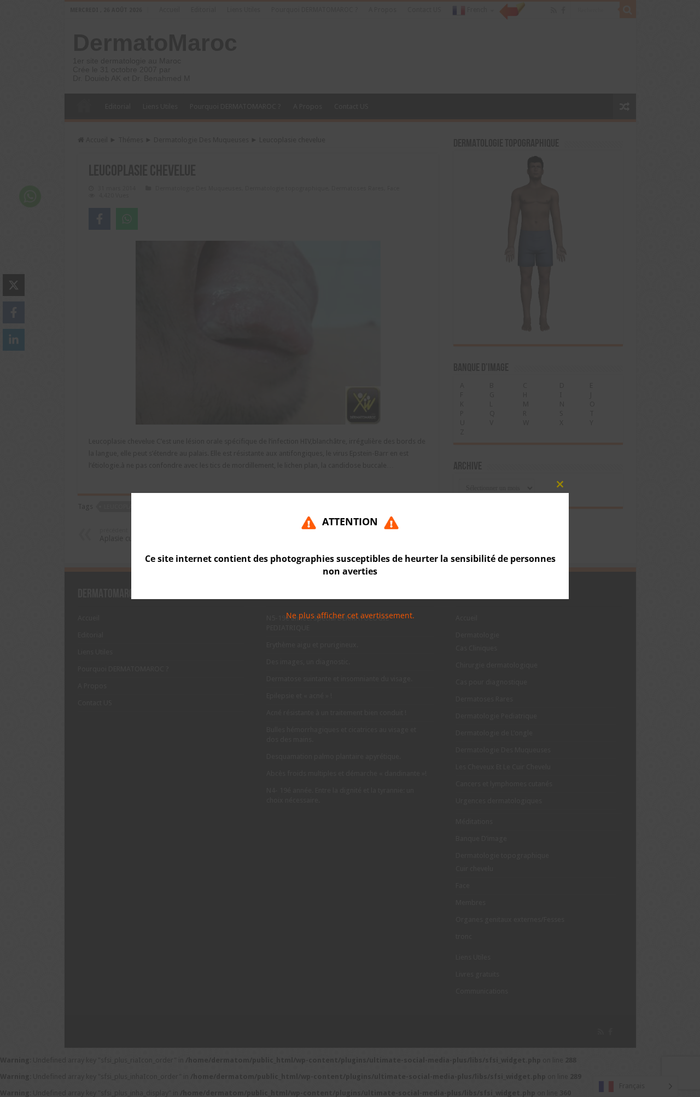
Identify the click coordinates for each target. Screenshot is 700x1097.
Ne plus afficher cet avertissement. (350, 616)
